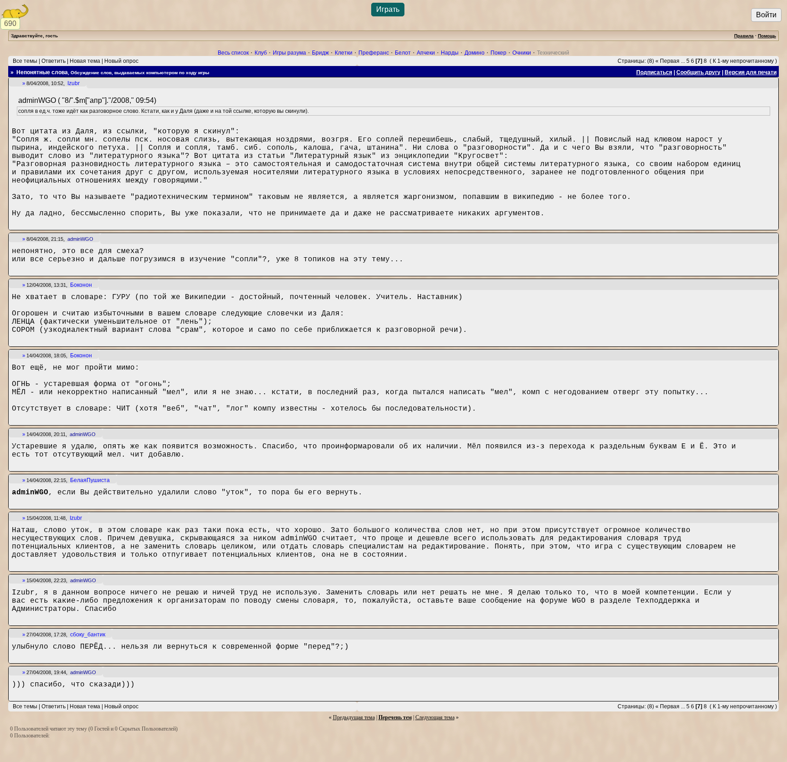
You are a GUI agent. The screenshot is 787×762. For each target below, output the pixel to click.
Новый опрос (121, 61)
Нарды (450, 53)
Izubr (73, 83)
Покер (498, 53)
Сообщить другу (698, 72)
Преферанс (373, 53)
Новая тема (85, 61)
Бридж (320, 53)
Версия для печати (751, 72)
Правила (744, 35)
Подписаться (654, 72)
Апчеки (426, 53)
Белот (403, 53)
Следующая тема (435, 717)
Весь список (233, 53)
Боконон (81, 285)
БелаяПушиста (90, 480)
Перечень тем (395, 717)
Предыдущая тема (354, 717)
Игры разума (289, 53)
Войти (766, 15)
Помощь (767, 35)
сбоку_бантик (87, 634)
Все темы (25, 61)
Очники (521, 53)
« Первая (667, 61)
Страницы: (632, 61)
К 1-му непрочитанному (743, 61)
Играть (387, 9)
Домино (475, 53)
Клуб (261, 53)
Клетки (344, 53)
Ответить (53, 61)
